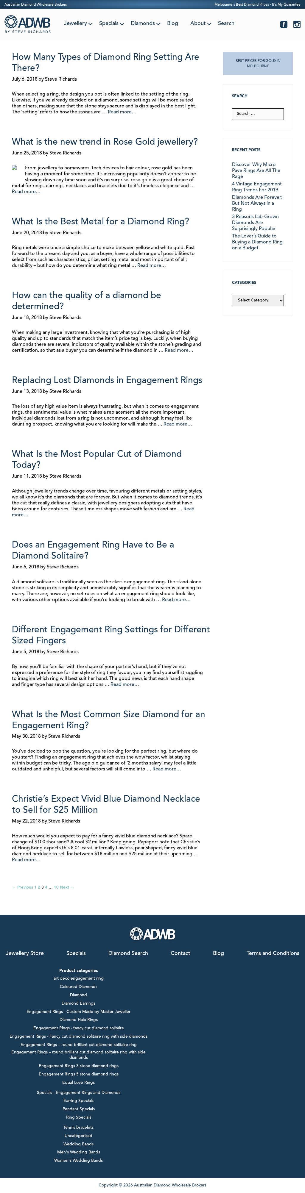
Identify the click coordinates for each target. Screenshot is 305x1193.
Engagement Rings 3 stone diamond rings (79, 1066)
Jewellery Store (25, 953)
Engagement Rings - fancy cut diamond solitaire (78, 1028)
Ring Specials (78, 1118)
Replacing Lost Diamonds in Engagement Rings (107, 380)
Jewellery (75, 23)
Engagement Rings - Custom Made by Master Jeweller (78, 1012)
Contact (180, 953)
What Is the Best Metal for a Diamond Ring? (100, 222)
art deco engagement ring (79, 979)
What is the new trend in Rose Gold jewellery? (105, 142)
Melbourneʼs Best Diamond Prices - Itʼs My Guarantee (257, 5)
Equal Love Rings (78, 1083)
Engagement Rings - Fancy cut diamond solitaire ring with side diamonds (78, 1037)
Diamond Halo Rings (79, 1020)
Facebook (283, 24)
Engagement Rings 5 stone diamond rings (79, 1074)
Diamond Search (128, 953)
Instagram (297, 24)
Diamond (78, 995)
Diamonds (143, 23)
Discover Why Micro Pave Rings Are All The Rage (256, 170)
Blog (172, 23)
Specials (109, 23)
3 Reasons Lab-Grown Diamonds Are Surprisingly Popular (255, 223)
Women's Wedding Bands (78, 1161)
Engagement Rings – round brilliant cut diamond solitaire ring (79, 1045)
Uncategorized (78, 1136)
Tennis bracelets (78, 1128)
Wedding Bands (78, 1144)
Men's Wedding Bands (78, 1152)
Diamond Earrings (78, 1004)
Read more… (122, 112)
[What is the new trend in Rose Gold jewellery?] (14, 169)
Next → (67, 888)
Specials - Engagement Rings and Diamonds (78, 1093)
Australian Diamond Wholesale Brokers (35, 5)
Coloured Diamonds (78, 987)
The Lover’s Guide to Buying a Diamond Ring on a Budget (257, 242)
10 (56, 888)
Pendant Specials (79, 1109)
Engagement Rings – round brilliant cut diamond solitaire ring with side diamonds (78, 1055)
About (198, 23)
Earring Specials (78, 1101)
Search (226, 23)
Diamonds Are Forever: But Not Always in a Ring (257, 203)
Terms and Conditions (273, 953)
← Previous (22, 888)
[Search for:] (258, 114)
